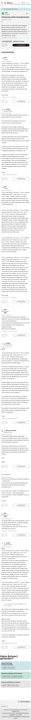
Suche (19, 2)
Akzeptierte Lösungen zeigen (12, 676)
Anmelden (28, 2)
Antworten (22, 45)
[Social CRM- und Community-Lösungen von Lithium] (4, 706)
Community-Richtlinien (15, 715)
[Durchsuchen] (2, 3)
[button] (3, 45)
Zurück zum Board (8, 668)
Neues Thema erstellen (10, 685)
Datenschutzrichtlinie (8, 713)
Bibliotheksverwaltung (18, 41)
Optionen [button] (29, 8)
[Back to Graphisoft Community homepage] (9, 2)
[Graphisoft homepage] (24, 702)
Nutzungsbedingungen (22, 713)
